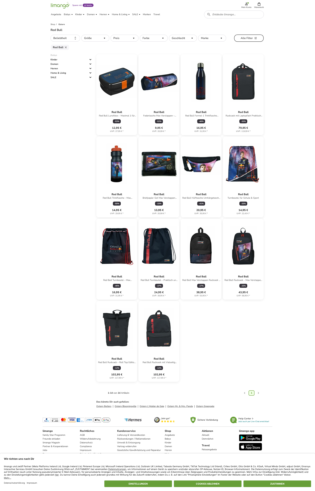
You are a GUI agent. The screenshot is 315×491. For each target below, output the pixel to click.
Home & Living (58, 72)
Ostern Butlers (103, 406)
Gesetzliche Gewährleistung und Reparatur (139, 450)
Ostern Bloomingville (125, 406)
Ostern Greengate (205, 406)
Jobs (45, 450)
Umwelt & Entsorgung (128, 442)
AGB (82, 435)
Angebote (170, 435)
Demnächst (207, 438)
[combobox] (234, 14)
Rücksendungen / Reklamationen (133, 438)
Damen (54, 64)
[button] (259, 5)
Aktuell (205, 435)
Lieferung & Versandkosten (131, 435)
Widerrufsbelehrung (90, 438)
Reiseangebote (209, 449)
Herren (54, 68)
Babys (168, 438)
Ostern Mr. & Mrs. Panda (180, 406)
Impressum (85, 450)
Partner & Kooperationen (55, 446)
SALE (53, 77)
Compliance (86, 446)
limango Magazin (51, 442)
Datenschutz (86, 442)
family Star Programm (54, 435)
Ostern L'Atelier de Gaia (152, 406)
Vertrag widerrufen (126, 446)
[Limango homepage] (60, 5)
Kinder (54, 59)
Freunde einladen (51, 438)
